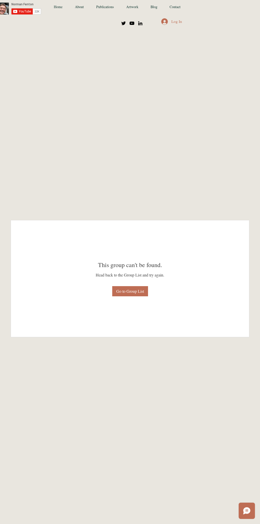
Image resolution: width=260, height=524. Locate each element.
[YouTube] (132, 23)
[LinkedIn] (140, 23)
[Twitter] (123, 23)
